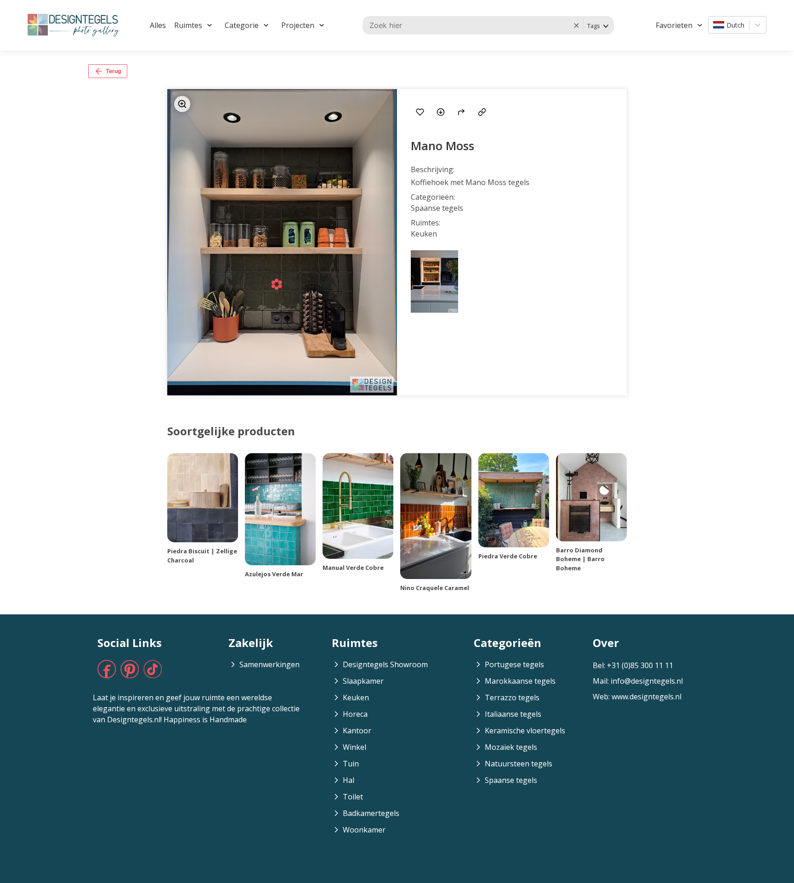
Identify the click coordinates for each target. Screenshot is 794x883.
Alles (158, 25)
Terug (113, 70)
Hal (348, 780)
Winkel (354, 747)
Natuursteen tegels (518, 763)
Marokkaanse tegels (520, 681)
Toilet (353, 796)
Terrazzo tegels (512, 697)
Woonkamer (364, 829)
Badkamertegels (371, 813)
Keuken (356, 697)
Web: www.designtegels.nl (637, 697)
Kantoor (357, 730)
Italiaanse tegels (513, 714)
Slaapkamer (363, 681)
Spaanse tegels (511, 780)
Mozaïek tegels (511, 747)
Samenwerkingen (269, 664)
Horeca (355, 714)
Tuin (351, 763)
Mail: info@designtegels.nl (638, 681)
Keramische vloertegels (525, 730)
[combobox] (714, 24)
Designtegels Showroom (385, 664)
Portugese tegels (514, 664)
